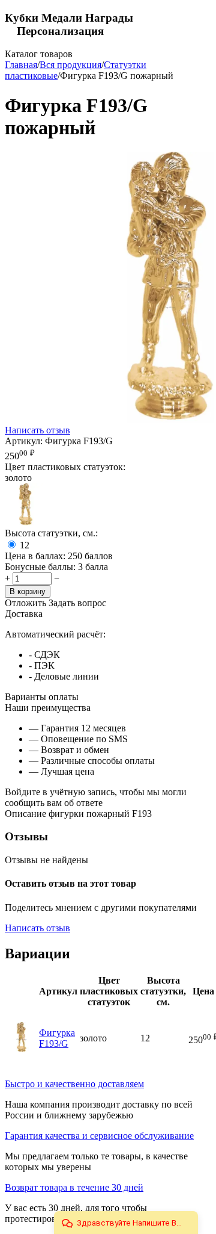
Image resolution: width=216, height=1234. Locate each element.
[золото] (26, 522)
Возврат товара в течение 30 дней (74, 1187)
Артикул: (24, 441)
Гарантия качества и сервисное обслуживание (99, 1135)
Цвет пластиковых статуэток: (65, 467)
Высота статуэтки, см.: (51, 533)
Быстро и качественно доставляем (74, 1084)
